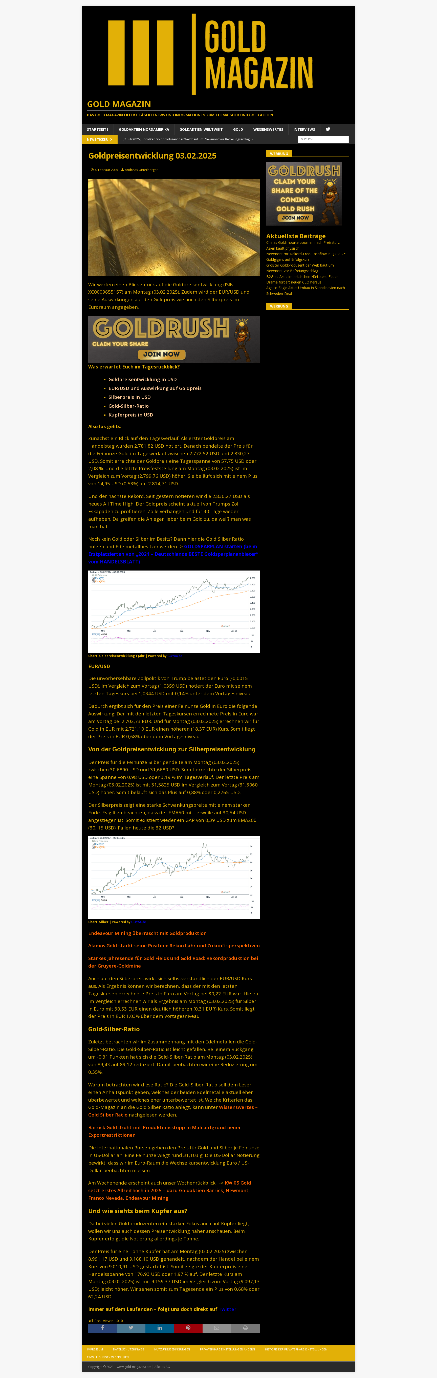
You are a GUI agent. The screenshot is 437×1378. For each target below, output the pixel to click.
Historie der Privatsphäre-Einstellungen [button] (296, 1349)
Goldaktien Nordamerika (144, 129)
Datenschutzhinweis (128, 1349)
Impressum (95, 1349)
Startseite (97, 129)
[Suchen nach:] (323, 139)
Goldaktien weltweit (201, 129)
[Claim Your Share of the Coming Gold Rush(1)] (174, 360)
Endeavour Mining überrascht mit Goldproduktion (147, 933)
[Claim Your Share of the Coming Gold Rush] (304, 222)
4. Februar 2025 (106, 169)
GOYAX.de (174, 656)
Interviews (304, 129)
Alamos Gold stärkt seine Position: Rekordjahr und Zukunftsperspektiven (174, 945)
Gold (238, 129)
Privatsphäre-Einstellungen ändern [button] (227, 1349)
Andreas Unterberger (141, 169)
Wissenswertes (268, 129)
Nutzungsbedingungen (172, 1349)
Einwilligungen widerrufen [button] (108, 1357)
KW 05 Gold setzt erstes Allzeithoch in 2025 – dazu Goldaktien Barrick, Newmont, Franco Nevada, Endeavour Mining (169, 1190)
